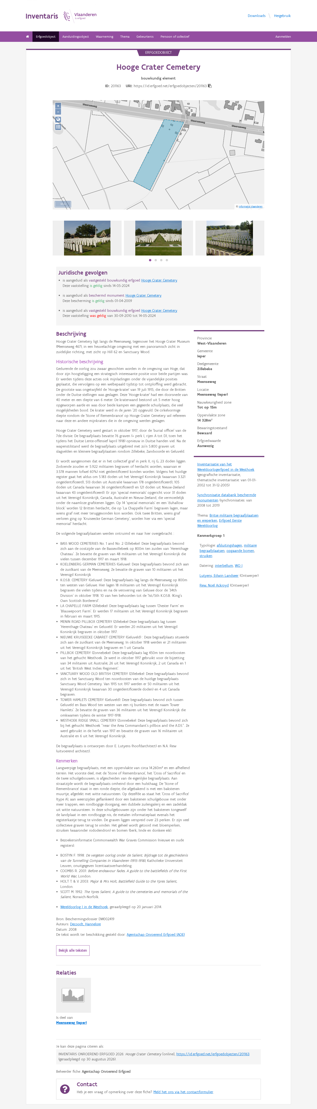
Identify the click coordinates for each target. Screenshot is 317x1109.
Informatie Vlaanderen (250, 206)
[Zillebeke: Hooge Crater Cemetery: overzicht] (158, 238)
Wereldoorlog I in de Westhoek (84, 907)
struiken (206, 556)
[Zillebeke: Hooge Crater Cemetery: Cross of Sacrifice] (87, 238)
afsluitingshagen (229, 545)
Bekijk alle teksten (73, 950)
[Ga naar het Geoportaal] (58, 120)
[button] (150, 260)
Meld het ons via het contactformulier (183, 1092)
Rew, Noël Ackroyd (214, 585)
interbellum (224, 565)
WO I (239, 565)
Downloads (256, 15)
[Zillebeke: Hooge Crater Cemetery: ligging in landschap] (230, 238)
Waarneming (104, 37)
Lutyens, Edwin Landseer (219, 575)
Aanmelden (283, 37)
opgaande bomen (240, 550)
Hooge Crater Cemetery (159, 280)
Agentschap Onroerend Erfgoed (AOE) (156, 934)
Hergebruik (282, 15)
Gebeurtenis (145, 37)
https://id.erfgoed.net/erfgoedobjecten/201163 (212, 1054)
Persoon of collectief (175, 37)
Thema (124, 37)
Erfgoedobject (45, 37)
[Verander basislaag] (58, 127)
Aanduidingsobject (75, 37)
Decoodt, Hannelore (85, 924)
